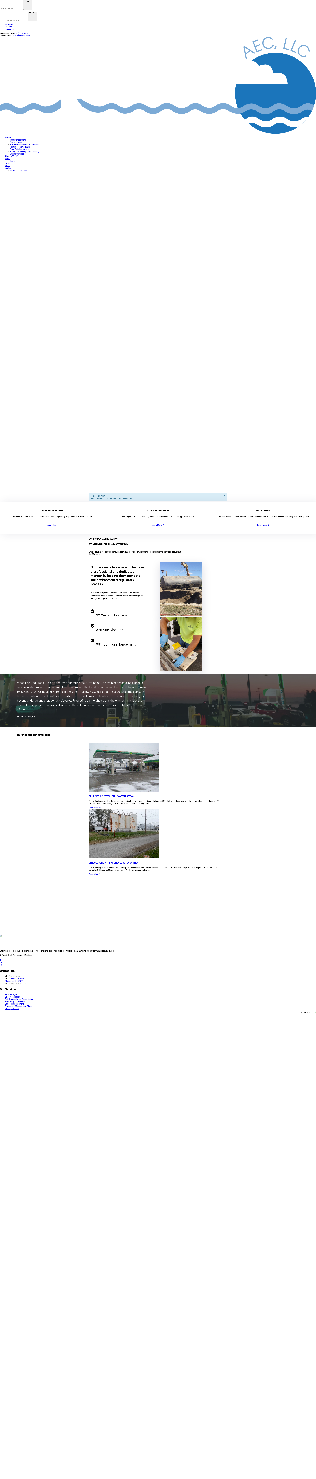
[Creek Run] (158, 133)
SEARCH (27, 1)
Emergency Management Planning (19, 1006)
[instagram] (1, 965)
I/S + (314, 1012)
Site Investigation (12, 997)
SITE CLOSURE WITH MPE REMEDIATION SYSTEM (113, 862)
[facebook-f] (0, 959)
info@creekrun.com (21, 36)
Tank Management (13, 994)
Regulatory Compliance (15, 1001)
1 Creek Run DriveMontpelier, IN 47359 (14, 980)
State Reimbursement (14, 1004)
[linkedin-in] (1, 962)
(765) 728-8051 (21, 33)
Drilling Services (12, 1008)
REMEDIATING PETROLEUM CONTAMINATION (111, 796)
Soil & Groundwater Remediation (19, 999)
